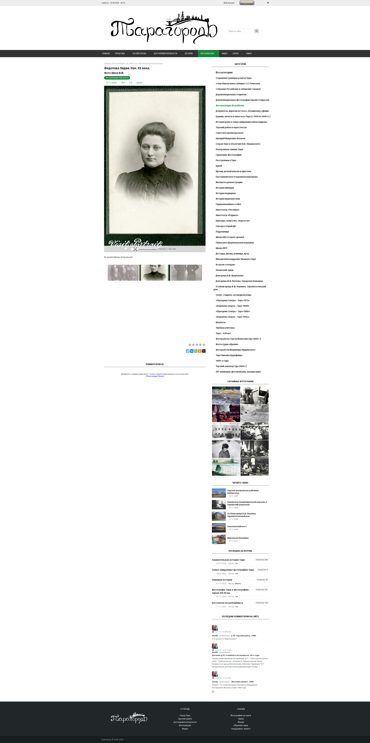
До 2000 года (132, 63)
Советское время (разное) (229, 133)
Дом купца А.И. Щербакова (230, 275)
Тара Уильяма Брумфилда (229, 355)
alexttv (139, 83)
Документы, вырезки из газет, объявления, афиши (242, 111)
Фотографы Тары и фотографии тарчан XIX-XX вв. (230, 591)
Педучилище (222, 231)
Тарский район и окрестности (231, 127)
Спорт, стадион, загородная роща (233, 295)
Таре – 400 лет (223, 333)
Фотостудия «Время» (227, 344)
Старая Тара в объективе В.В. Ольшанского (238, 144)
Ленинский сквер (224, 270)
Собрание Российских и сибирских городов (238, 89)
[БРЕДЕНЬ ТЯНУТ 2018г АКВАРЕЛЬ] (226, 467)
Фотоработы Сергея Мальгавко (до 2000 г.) (238, 338)
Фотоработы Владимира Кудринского (235, 349)
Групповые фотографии (229, 154)
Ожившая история (222, 579)
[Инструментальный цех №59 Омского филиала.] (254, 467)
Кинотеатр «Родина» (227, 215)
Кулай (219, 165)
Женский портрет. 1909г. (242, 682)
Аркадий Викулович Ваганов (230, 138)
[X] (204, 351)
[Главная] (159, 42)
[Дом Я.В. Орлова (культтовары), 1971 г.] (226, 431)
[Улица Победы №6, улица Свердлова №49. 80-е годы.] (254, 395)
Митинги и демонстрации (229, 182)
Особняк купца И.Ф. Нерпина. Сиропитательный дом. (239, 288)
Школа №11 (221, 248)
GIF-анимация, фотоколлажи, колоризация (238, 371)
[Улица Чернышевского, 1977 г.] (226, 449)
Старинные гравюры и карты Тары (233, 78)
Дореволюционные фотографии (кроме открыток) (242, 100)
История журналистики (228, 198)
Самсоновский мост (237, 526)
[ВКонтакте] (191, 351)
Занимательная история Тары (228, 559)
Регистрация (152, 376)
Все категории (224, 72)
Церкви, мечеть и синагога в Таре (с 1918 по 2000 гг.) (243, 116)
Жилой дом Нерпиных (238, 538)
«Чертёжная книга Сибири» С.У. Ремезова (238, 83)
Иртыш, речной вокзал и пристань (233, 171)
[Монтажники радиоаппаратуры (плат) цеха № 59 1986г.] (254, 431)
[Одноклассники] (199, 351)
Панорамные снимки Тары (229, 149)
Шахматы (221, 322)
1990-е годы (222, 360)
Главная (107, 63)
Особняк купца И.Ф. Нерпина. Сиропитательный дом (241, 514)
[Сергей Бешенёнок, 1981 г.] (254, 449)
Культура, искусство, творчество (233, 220)
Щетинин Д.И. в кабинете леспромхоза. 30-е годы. (236, 655)
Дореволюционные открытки (231, 94)
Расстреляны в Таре (226, 160)
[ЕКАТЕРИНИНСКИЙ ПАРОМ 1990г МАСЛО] (226, 395)
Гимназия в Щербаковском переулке (235, 242)
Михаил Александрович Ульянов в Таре (236, 259)
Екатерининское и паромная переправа (237, 176)
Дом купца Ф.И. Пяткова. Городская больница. (239, 281)
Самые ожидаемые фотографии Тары (233, 569)
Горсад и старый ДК (226, 226)
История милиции (225, 187)
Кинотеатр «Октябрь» (227, 209)
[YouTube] (264, 2)
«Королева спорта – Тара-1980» (232, 306)
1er (236, 563)
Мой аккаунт (229, 3)
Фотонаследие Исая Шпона (117, 78)
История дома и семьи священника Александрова (241, 122)
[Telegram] (267, 3)
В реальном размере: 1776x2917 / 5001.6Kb (157, 249)
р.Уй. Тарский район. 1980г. (244, 636)
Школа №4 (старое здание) (230, 237)
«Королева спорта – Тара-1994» (232, 316)
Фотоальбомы (118, 63)
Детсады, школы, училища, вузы (232, 253)
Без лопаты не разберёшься (227, 602)
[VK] (261, 2)
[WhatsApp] (195, 351)
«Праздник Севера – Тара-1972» (233, 300)
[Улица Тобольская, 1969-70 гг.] (254, 413)
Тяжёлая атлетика (225, 327)
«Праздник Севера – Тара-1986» (233, 311)
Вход (161, 376)
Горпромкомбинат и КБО (228, 204)
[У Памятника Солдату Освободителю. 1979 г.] (226, 413)
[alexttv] (240, 628)
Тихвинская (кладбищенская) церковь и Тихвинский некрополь (247, 503)
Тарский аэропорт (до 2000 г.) (231, 366)
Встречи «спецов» (225, 264)
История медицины (226, 193)
